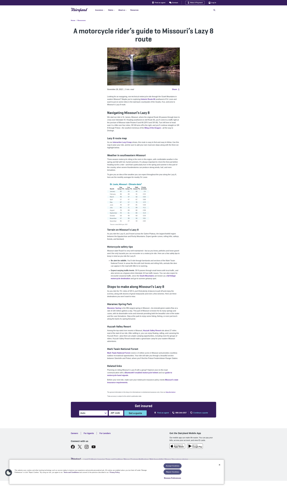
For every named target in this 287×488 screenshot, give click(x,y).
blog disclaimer (171, 392)
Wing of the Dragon (152, 128)
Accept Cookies (172, 466)
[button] (101, 10)
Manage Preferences (172, 478)
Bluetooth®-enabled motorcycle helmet (141, 373)
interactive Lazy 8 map (122, 142)
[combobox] (80, 413)
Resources (81, 20)
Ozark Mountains (147, 276)
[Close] (219, 464)
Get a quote (135, 413)
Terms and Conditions (71, 472)
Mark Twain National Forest (118, 353)
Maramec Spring (114, 308)
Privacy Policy (115, 472)
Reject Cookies (172, 472)
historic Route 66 (148, 99)
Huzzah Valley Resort (152, 330)
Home (73, 20)
